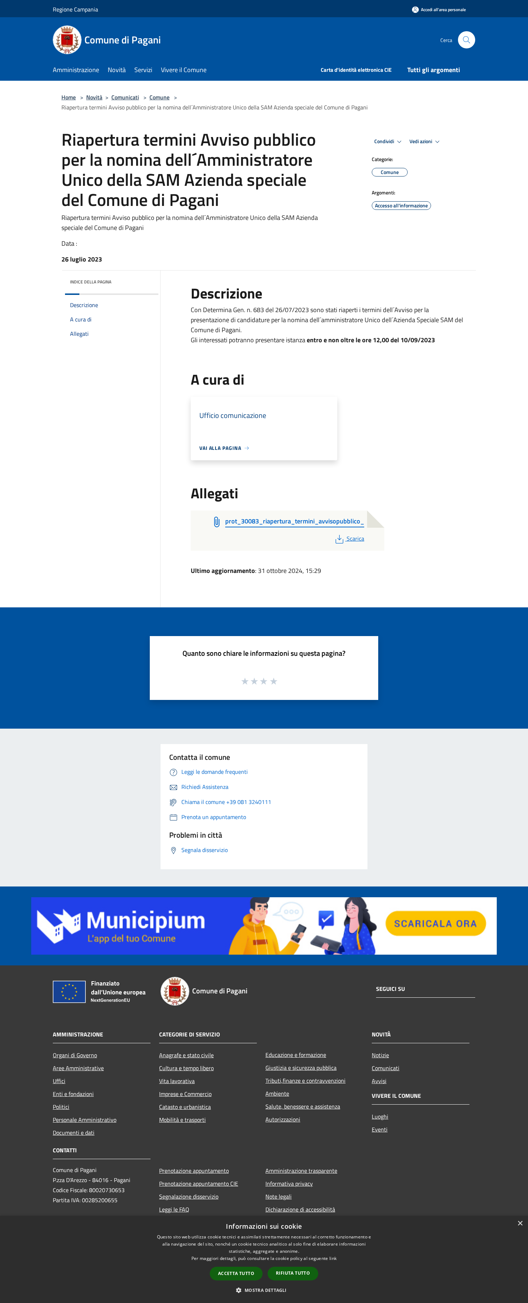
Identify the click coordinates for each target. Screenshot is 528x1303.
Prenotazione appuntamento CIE (198, 1183)
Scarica (355, 538)
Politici (61, 1106)
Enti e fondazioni (73, 1094)
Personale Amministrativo (84, 1119)
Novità (94, 97)
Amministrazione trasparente (301, 1170)
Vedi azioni (421, 141)
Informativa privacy (289, 1183)
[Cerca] (466, 39)
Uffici (59, 1081)
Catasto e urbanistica (185, 1106)
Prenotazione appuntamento (194, 1170)
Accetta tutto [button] (236, 1273)
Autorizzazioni (282, 1119)
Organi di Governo (75, 1055)
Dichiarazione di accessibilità (300, 1209)
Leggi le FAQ (174, 1209)
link (333, 1258)
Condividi (384, 141)
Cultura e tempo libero (186, 1068)
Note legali (278, 1196)
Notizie (380, 1055)
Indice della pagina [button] (90, 281)
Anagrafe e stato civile (186, 1055)
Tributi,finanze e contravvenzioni (305, 1080)
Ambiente (277, 1093)
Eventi (380, 1129)
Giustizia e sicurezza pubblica (301, 1067)
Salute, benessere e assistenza (302, 1106)
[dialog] (264, 1259)
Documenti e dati (73, 1132)
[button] (263, 1290)
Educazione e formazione (295, 1054)
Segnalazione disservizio (188, 1196)
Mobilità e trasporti (182, 1119)
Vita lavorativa (177, 1081)
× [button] (520, 1223)
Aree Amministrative (78, 1068)
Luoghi (380, 1116)
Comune (159, 97)
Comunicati (125, 97)
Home (68, 97)
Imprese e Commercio (185, 1094)
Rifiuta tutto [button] (293, 1273)
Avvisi (379, 1081)
